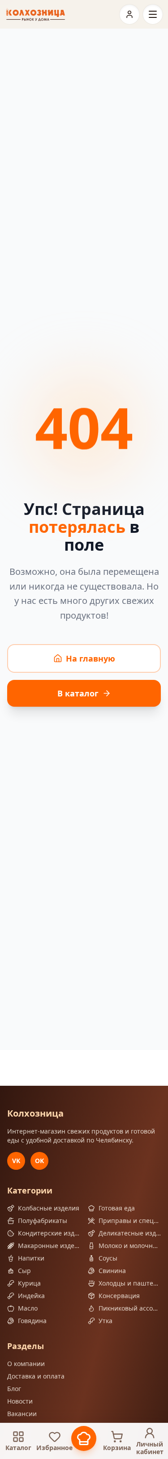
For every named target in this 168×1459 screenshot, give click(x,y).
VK (16, 1160)
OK (39, 1160)
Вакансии (22, 1413)
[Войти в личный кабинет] (129, 14)
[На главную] (35, 14)
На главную (90, 658)
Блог (14, 1388)
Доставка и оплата (36, 1376)
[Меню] (153, 14)
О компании (26, 1363)
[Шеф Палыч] (83, 1438)
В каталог (78, 693)
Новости (20, 1401)
